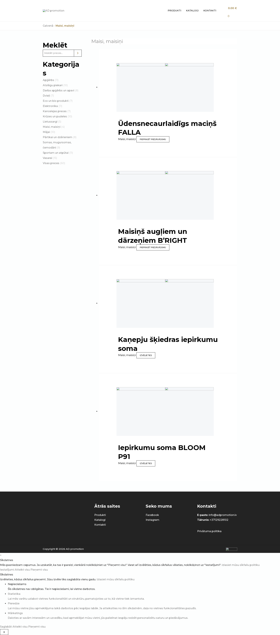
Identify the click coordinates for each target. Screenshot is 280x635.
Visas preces (51, 163)
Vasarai (47, 158)
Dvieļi (46, 95)
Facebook (152, 515)
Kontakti (209, 10)
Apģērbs (48, 80)
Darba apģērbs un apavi (58, 90)
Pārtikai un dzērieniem (57, 137)
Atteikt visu (22, 569)
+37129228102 (219, 519)
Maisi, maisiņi (51, 126)
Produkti (174, 10)
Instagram (152, 519)
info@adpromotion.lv (223, 515)
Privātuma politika (209, 531)
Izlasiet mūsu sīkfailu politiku (241, 565)
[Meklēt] (78, 53)
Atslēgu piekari (53, 85)
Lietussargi (50, 121)
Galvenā (48, 25)
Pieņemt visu (39, 569)
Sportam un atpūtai (56, 152)
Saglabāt (6, 626)
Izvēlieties (146, 355)
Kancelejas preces (55, 111)
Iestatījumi (7, 569)
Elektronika (50, 106)
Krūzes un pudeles (55, 116)
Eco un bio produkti (56, 100)
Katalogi (192, 10)
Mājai (46, 132)
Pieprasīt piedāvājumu (153, 139)
